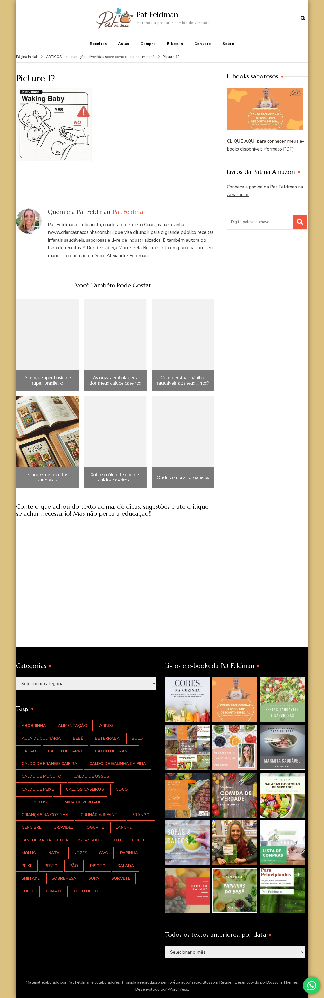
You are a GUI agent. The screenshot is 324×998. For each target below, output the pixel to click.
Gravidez (63, 827)
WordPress (178, 989)
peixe (27, 866)
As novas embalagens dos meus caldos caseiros (115, 380)
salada (125, 866)
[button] (187, 699)
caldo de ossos (91, 776)
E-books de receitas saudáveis (47, 477)
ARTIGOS (54, 56)
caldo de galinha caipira (117, 764)
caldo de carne (65, 751)
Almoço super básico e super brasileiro (47, 380)
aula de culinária (41, 738)
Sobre (228, 43)
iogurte (95, 827)
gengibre (32, 827)
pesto (51, 866)
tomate (53, 891)
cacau (29, 751)
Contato (202, 43)
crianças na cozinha (45, 815)
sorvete (120, 878)
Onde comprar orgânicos (183, 477)
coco (122, 789)
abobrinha (34, 725)
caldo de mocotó (42, 776)
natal (55, 853)
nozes (80, 853)
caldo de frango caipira (49, 764)
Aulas (123, 43)
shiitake (31, 878)
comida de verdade (80, 802)
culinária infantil (100, 815)
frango (141, 815)
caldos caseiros (85, 789)
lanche (124, 827)
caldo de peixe (38, 789)
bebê (78, 738)
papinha (129, 853)
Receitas (98, 43)
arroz (106, 725)
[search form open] (303, 18)
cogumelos (34, 802)
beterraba (107, 738)
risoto (98, 866)
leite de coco (129, 840)
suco (27, 891)
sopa (93, 878)
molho (29, 853)
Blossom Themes (282, 982)
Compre (148, 43)
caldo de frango (114, 751)
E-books (175, 43)
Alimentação (72, 725)
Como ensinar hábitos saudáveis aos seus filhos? (183, 380)
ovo (103, 853)
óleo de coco (89, 891)
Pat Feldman (157, 14)
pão (74, 866)
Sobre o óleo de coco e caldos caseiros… (115, 477)
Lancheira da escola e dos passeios (62, 840)
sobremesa (64, 878)
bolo (137, 738)
